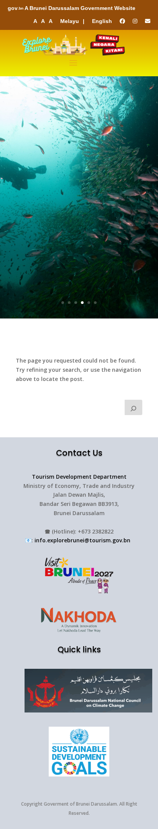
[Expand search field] (133, 407)
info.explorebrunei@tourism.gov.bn (82, 540)
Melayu (69, 21)
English (102, 21)
